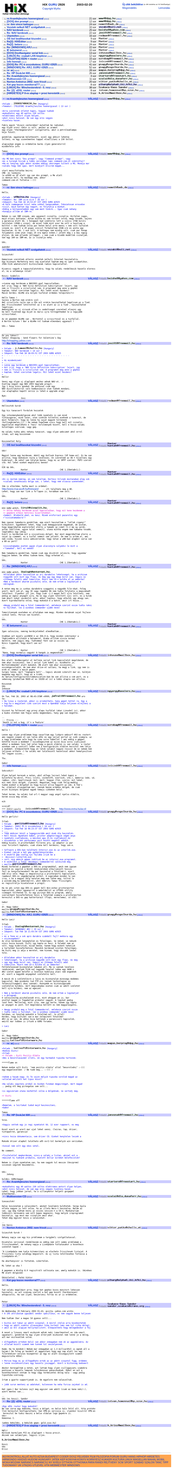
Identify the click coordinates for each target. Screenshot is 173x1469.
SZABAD (139, 1462)
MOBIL (161, 1459)
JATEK (55, 1459)
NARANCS (27, 1462)
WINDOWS (73, 1465)
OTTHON (67, 1462)
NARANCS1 (41, 1462)
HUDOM (33, 1459)
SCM (120, 1462)
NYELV (57, 1462)
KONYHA (71, 1459)
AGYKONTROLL (11, 1456)
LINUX (128, 1459)
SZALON (149, 1462)
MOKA (6, 1462)
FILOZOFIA (102, 1456)
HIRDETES (153, 1456)
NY (50, 1462)
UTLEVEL (37, 1465)
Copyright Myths (51, 8)
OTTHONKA (80, 1462)
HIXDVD (22, 1459)
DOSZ (73, 1456)
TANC (158, 1462)
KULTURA (118, 1459)
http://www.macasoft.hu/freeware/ (20, 488)
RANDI (99, 1462)
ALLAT (25, 1456)
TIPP (165, 1462)
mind (46, 19)
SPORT (128, 1462)
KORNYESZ (94, 1459)
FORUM (114, 1456)
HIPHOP (141, 1456)
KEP (62, 1459)
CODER (64, 1456)
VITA (46, 1465)
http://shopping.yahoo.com (16, 340)
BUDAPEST (52, 1456)
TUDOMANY (9, 1465)
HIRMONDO (9, 1459)
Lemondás (164, 7)
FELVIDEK (83, 1456)
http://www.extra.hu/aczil (72, 808)
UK (19, 1465)
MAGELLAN (140, 1459)
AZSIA (40, 1456)
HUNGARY (44, 1459)
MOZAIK (15, 1462)
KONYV (81, 1459)
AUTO (33, 1456)
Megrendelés (129, 7)
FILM (93, 1456)
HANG (132, 1456)
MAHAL (151, 1459)
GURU (52, 4)
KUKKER (107, 1459)
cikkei (119, 19)
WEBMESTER (58, 1465)
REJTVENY (110, 1462)
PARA (91, 1462)
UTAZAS (27, 1465)
